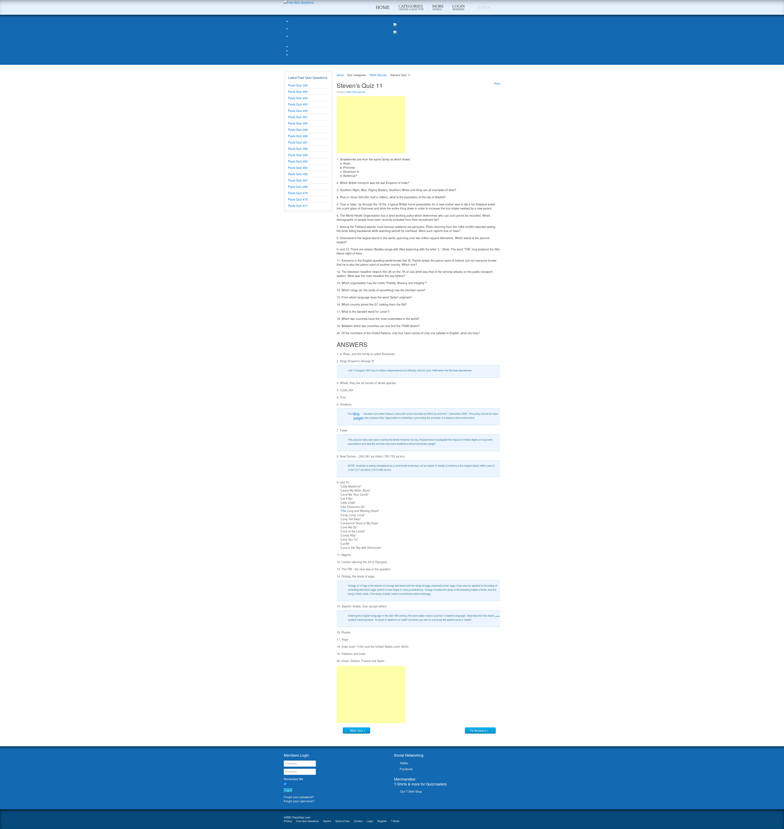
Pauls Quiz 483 (298, 168)
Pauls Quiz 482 (298, 174)
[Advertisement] (371, 124)
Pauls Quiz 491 (298, 117)
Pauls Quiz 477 (298, 206)
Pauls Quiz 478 (298, 199)
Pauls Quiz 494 (298, 98)
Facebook (406, 769)
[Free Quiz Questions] (299, 2)
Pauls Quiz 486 (298, 149)
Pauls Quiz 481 (298, 180)
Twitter (404, 763)
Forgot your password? (299, 797)
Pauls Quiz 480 (298, 187)
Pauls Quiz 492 (298, 111)
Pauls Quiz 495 (298, 92)
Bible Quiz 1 (357, 730)
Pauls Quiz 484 (298, 161)
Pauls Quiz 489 (298, 130)
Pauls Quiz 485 (298, 155)
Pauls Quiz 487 (298, 142)
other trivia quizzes (355, 91)
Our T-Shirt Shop (411, 791)
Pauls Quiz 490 (298, 123)
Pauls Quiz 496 (298, 85)
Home (340, 75)
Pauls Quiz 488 (298, 136)
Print (497, 84)
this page (358, 416)
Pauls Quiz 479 (298, 193)
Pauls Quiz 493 (298, 104)
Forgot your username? (299, 801)
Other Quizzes (378, 75)
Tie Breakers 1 (479, 730)
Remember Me (293, 779)
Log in (288, 790)
